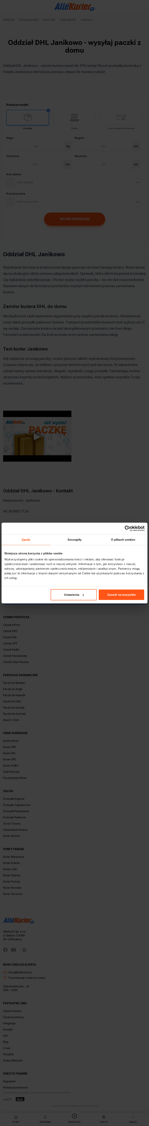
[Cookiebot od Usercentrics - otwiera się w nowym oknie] (128, 528)
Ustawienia (71, 594)
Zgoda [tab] (26, 539)
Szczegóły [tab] (75, 539)
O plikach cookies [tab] (123, 539)
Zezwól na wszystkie (121, 594)
